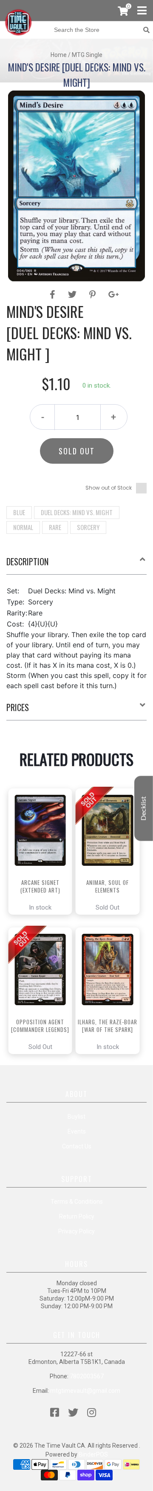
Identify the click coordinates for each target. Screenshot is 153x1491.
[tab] (76, 565)
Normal (23, 527)
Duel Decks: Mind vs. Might (77, 512)
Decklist (143, 809)
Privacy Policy (76, 1231)
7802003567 (87, 1376)
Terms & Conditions (77, 1201)
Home (59, 54)
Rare (55, 527)
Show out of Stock (108, 487)
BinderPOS (93, 1454)
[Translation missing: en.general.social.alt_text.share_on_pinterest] (93, 294)
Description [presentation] (27, 561)
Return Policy (76, 1216)
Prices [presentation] (17, 707)
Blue (19, 512)
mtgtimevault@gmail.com (85, 1390)
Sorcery (88, 527)
